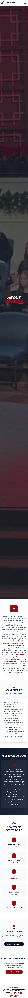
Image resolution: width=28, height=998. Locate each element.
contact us (9, 967)
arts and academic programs (16, 661)
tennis (19, 645)
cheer (16, 654)
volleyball (20, 641)
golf (3, 652)
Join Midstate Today (14, 972)
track (6, 645)
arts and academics (16, 965)
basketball (14, 643)
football (11, 645)
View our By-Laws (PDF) (13, 944)
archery (17, 657)
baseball (21, 643)
